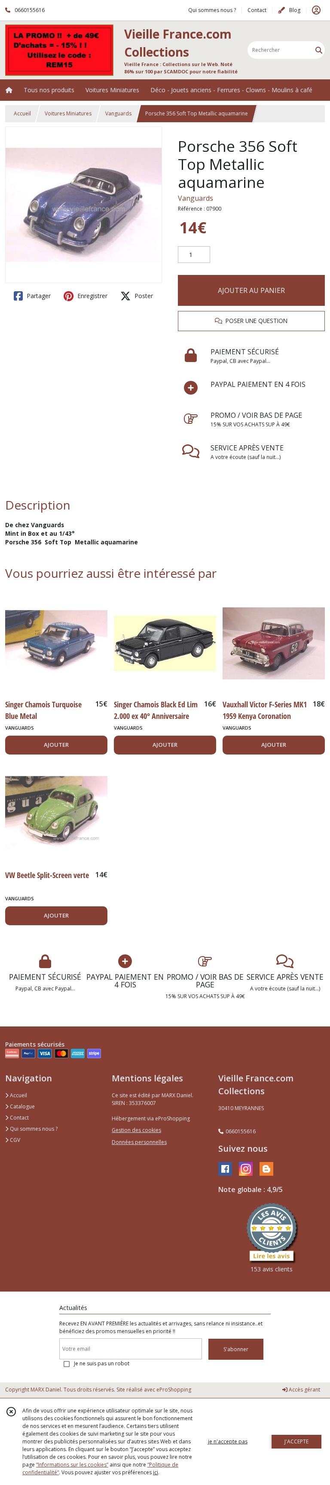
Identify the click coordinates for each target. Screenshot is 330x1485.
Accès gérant (303, 1389)
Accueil (22, 113)
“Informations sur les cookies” (72, 1464)
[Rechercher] (318, 50)
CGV (14, 1140)
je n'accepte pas (228, 1441)
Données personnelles (139, 1142)
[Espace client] (316, 10)
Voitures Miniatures (68, 113)
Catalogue (22, 1106)
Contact (257, 10)
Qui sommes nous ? (33, 1128)
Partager (38, 296)
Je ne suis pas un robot (101, 1363)
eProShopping (173, 1389)
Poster (143, 296)
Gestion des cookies (136, 1130)
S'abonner (235, 1349)
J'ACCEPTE (296, 1441)
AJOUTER (56, 745)
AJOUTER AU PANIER (251, 290)
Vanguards (118, 113)
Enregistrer (91, 296)
